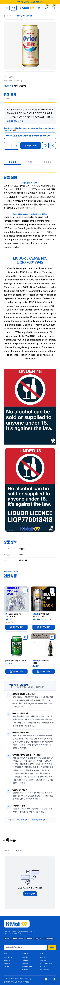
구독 (52, 947)
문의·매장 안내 (27, 966)
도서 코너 (43, 966)
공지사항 (25, 970)
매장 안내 (43, 957)
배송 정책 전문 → (23, 820)
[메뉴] (7, 8)
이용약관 (43, 960)
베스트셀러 (7, 963)
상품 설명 (12, 161)
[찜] (45, 145)
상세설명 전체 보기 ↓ (15, 121)
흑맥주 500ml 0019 (41, 662)
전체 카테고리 (8, 957)
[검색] (14, 8)
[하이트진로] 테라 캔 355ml (15, 661)
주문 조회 (25, 963)
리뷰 (30, 161)
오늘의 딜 (7, 960)
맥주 (11, 16)
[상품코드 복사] (21, 80)
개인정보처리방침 (46, 963)
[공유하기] (53, 145)
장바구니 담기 (31, 145)
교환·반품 (25, 960)
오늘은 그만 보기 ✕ (36, 2)
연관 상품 (47, 161)
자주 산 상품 (44, 970)
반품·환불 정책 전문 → (40, 820)
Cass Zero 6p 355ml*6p (13, 615)
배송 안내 (25, 957)
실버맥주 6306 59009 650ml (41, 615)
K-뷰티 (6, 966)
